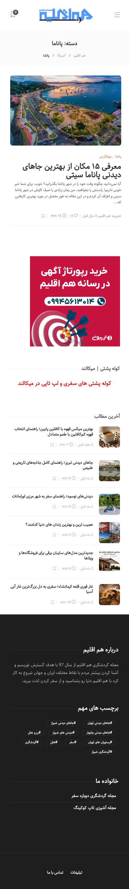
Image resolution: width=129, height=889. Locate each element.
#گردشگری (31, 742)
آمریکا (61, 55)
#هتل (53, 742)
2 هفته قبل (85, 445)
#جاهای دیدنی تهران (100, 723)
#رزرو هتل (34, 732)
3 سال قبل (90, 216)
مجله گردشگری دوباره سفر (93, 795)
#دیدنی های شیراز (63, 732)
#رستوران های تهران (100, 742)
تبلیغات (76, 872)
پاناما (118, 156)
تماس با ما (55, 872)
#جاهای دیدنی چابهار (99, 732)
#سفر (72, 742)
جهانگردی (105, 156)
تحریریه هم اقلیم (110, 216)
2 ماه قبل (86, 478)
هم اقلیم (80, 55)
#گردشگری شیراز (102, 752)
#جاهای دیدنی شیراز (63, 723)
